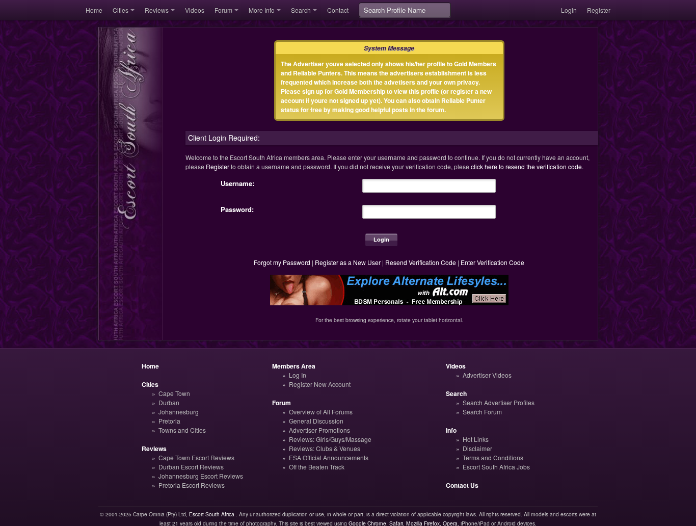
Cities (120, 10)
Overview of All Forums (321, 411)
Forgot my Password (282, 262)
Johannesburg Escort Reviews (200, 475)
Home (94, 10)
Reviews (157, 10)
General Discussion (316, 420)
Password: (237, 209)
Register (598, 10)
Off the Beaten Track (316, 466)
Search (301, 10)
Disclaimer (477, 448)
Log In (297, 375)
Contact (338, 10)
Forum (223, 10)
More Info (262, 10)
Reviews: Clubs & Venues (324, 448)
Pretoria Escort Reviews (191, 485)
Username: (237, 183)
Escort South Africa (211, 514)
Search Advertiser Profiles (498, 402)
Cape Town (174, 393)
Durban (168, 402)
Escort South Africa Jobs (496, 466)
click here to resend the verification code (526, 166)
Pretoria (169, 420)
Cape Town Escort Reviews (196, 457)
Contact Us (462, 485)
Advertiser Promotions (319, 430)
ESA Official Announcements (328, 457)
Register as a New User (348, 262)
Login (569, 10)
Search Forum (482, 411)
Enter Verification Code (492, 262)
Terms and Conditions (493, 457)
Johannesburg (178, 411)
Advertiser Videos (487, 375)
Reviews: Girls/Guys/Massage (330, 439)
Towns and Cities (182, 430)
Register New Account (320, 384)
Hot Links (476, 439)
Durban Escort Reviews (191, 466)
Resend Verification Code (420, 262)
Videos (194, 10)
